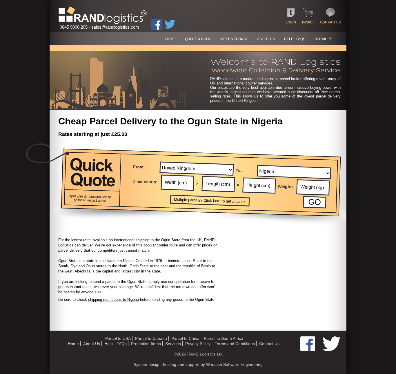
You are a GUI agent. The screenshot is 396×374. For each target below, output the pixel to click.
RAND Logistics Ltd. (205, 354)
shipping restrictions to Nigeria (113, 299)
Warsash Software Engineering (234, 364)
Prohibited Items (146, 343)
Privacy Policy (197, 343)
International (234, 39)
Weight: (285, 186)
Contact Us (269, 343)
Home (73, 343)
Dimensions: (145, 181)
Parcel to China (185, 338)
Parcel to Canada (151, 338)
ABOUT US (266, 39)
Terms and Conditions (235, 343)
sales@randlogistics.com (115, 27)
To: (239, 170)
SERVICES (323, 39)
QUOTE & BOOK (198, 39)
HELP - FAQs (294, 39)
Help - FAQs (115, 343)
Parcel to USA (118, 338)
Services (173, 343)
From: (139, 166)
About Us (91, 343)
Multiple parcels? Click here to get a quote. (210, 200)
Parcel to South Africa (223, 338)
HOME (170, 39)
